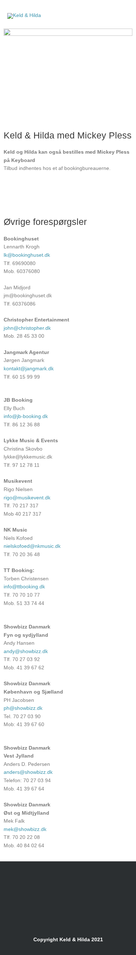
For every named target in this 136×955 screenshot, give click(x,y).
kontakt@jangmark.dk (29, 368)
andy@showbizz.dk (26, 651)
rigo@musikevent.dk (27, 497)
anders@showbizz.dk (28, 772)
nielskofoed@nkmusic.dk (32, 546)
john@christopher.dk (27, 328)
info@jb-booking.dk (26, 416)
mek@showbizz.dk (25, 829)
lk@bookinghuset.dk (27, 255)
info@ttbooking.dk (24, 586)
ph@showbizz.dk (23, 708)
